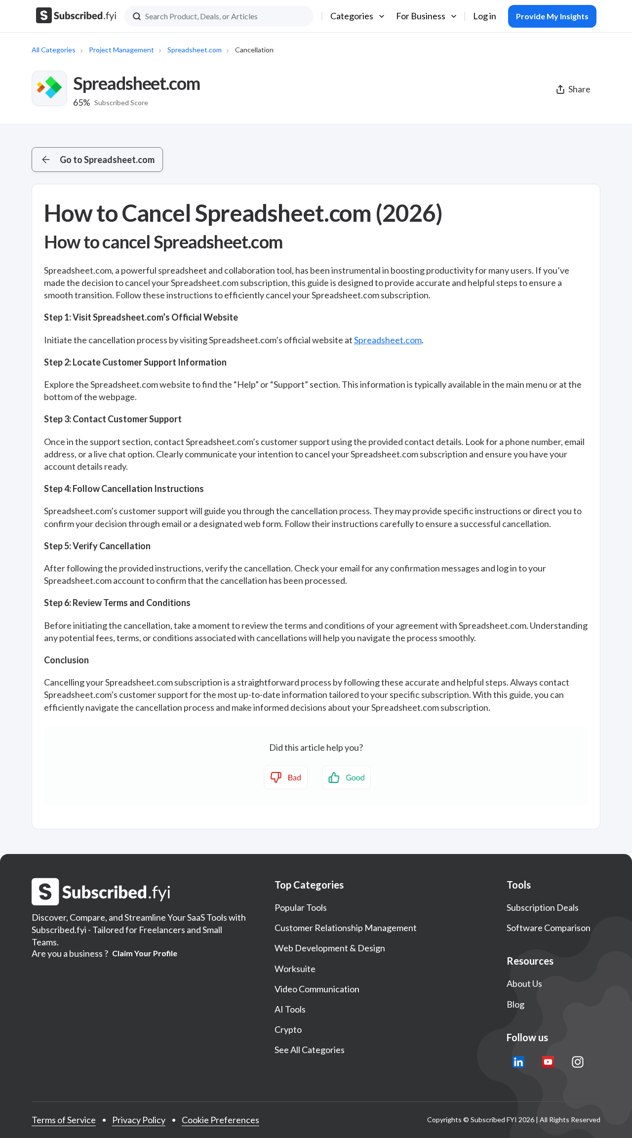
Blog (515, 1004)
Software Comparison (549, 927)
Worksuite (295, 968)
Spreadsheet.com (194, 49)
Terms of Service (64, 1119)
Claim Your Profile (144, 953)
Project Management (121, 49)
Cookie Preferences (220, 1119)
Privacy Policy (138, 1119)
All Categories (54, 49)
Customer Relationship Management (346, 927)
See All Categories (310, 1049)
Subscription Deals (543, 907)
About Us (524, 983)
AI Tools (290, 1009)
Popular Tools (301, 907)
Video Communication (317, 988)
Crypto (288, 1029)
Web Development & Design (330, 947)
